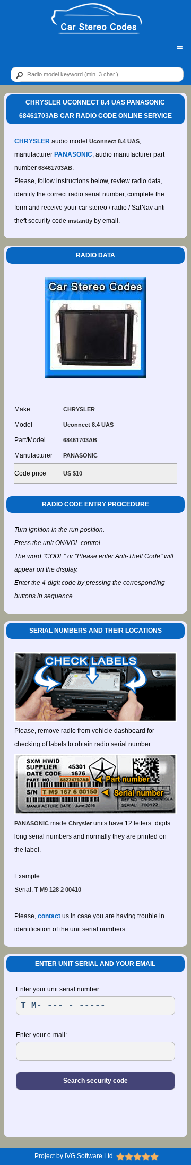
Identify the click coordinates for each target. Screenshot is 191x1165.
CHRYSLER (32, 141)
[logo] (96, 19)
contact (49, 916)
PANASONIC (73, 154)
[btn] (17, 75)
